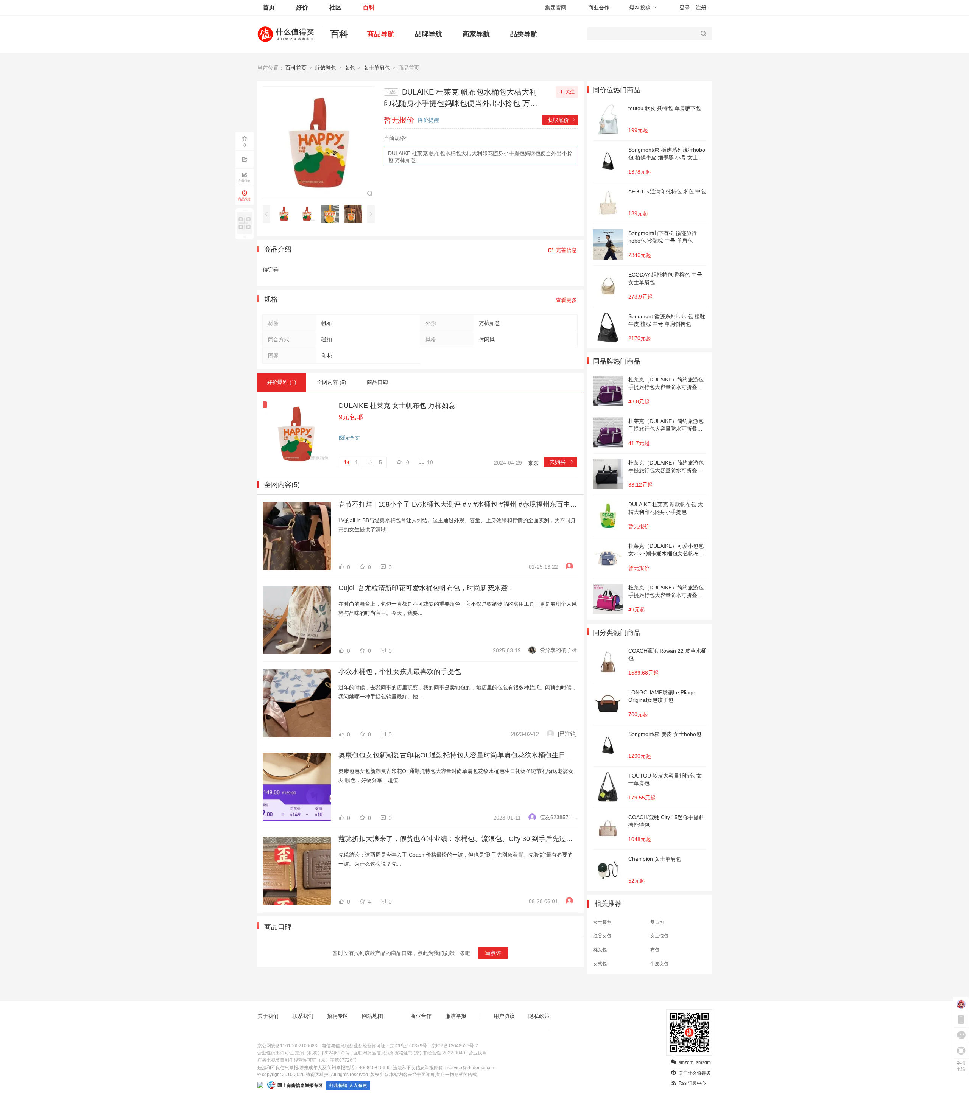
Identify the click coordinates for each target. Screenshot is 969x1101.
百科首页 (296, 68)
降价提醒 (428, 120)
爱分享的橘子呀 (558, 650)
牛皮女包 (659, 963)
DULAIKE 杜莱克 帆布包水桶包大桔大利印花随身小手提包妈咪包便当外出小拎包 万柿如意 (480, 156)
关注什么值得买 (694, 1073)
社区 (335, 7)
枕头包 (600, 949)
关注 (570, 92)
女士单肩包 (376, 68)
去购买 (562, 462)
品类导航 (523, 34)
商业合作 (598, 8)
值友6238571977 (558, 817)
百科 (369, 7)
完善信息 (566, 250)
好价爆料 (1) (281, 382)
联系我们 (302, 1016)
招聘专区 (337, 1016)
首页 (269, 7)
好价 (302, 7)
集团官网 (555, 8)
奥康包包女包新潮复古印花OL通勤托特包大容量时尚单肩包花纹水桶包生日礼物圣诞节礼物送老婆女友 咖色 (457, 755)
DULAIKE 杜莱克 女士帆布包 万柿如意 (397, 405)
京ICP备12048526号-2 (455, 1045)
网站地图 (372, 1016)
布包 (654, 949)
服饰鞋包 (325, 68)
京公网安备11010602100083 (287, 1045)
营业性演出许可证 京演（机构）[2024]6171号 (303, 1053)
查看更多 (566, 300)
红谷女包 (602, 935)
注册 (701, 8)
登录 (684, 8)
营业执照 (478, 1053)
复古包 (657, 922)
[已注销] (567, 734)
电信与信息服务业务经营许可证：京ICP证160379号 (374, 1045)
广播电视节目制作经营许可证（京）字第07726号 (307, 1060)
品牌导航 (428, 34)
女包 (349, 68)
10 (430, 462)
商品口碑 (377, 382)
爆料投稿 (640, 8)
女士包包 (659, 935)
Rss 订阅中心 (692, 1083)
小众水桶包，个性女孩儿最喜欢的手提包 (399, 671)
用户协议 (504, 1016)
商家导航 (476, 34)
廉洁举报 (455, 1016)
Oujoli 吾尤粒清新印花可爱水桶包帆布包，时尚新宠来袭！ (426, 588)
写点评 (493, 953)
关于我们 (268, 1016)
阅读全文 (349, 438)
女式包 (600, 963)
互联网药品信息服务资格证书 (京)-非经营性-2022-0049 (409, 1053)
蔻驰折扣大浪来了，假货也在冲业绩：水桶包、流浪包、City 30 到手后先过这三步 (457, 839)
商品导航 (380, 34)
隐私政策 (539, 1016)
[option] (286, 213)
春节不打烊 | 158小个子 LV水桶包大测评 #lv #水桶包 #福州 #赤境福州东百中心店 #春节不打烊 (457, 504)
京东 (533, 463)
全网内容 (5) (331, 382)
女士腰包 (602, 922)
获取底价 (562, 120)
